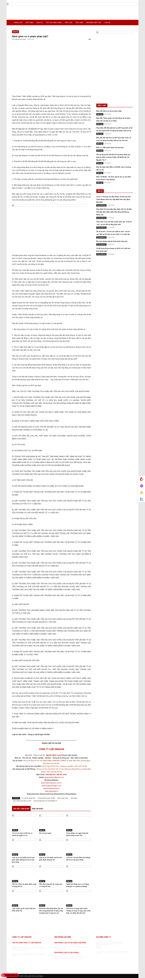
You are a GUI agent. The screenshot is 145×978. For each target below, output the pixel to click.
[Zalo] (141, 499)
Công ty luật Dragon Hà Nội (46, 798)
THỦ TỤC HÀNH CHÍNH (54, 22)
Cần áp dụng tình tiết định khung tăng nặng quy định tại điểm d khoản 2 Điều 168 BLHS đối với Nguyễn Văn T (113, 157)
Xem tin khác (37, 808)
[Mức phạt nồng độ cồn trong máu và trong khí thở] (51, 873)
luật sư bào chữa (62, 798)
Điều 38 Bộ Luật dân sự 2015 (22, 801)
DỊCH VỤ (40, 22)
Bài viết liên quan (21, 808)
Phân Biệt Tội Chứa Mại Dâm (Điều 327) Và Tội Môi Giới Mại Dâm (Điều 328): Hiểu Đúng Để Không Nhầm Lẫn (114, 212)
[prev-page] (13, 917)
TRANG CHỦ (18, 22)
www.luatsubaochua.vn (51, 788)
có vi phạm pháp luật (28, 798)
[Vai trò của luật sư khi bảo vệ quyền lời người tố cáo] (24, 822)
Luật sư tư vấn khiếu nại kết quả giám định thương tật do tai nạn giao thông (23, 860)
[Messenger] (141, 486)
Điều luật (100, 114)
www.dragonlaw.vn (51, 791)
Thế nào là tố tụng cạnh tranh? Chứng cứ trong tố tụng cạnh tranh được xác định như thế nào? (78, 911)
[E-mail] (141, 492)
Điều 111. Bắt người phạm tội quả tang (109, 147)
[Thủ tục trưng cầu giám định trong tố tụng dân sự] (24, 873)
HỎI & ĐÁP (79, 22)
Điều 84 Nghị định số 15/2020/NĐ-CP (45, 801)
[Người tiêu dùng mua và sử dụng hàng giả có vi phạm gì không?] (78, 873)
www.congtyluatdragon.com (51, 785)
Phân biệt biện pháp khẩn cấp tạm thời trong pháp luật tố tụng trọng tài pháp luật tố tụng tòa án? (51, 911)
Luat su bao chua (20, 39)
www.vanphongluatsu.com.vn (51, 783)
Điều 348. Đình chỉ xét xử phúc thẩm (109, 111)
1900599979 (11, 975)
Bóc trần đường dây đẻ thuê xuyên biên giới (111, 241)
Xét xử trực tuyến (45, 833)
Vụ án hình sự (101, 205)
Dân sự (15, 32)
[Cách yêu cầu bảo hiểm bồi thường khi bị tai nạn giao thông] (78, 847)
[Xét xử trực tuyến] (51, 822)
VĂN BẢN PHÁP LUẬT (93, 22)
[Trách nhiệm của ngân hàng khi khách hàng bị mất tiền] (78, 822)
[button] (130, 23)
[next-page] (17, 917)
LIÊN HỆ (107, 22)
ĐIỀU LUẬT (68, 22)
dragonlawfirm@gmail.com (54, 777)
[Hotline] (141, 479)
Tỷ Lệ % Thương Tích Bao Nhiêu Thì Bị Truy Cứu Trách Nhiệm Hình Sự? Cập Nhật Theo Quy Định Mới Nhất (113, 199)
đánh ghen (74, 798)
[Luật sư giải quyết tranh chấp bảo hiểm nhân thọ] (24, 898)
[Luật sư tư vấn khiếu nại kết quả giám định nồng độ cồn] (51, 847)
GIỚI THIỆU (29, 22)
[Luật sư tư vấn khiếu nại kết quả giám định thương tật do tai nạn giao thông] (24, 847)
